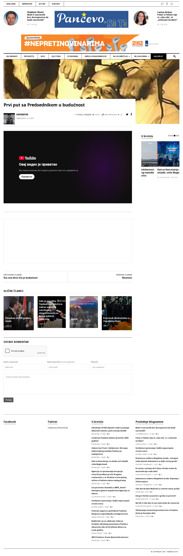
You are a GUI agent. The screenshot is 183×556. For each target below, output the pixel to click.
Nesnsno (127, 277)
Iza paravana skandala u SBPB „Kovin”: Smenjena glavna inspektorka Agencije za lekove (111, 490)
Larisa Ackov (164, 12)
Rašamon (22, 114)
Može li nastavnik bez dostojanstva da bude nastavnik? (37, 17)
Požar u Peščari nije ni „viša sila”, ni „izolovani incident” (167, 17)
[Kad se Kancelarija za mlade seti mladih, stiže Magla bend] (160, 153)
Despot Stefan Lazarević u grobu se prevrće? (156, 496)
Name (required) (11, 362)
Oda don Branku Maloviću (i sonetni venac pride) (157, 488)
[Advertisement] (70, 241)
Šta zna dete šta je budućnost (21, 277)
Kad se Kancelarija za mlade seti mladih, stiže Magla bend (159, 171)
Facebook (10, 421)
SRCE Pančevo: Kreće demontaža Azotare (110, 537)
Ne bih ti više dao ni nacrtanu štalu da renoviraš (157, 503)
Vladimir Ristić (35, 12)
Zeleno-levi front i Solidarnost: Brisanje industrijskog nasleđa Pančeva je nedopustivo (110, 451)
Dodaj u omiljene (84, 114)
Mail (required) (53, 362)
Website (94, 362)
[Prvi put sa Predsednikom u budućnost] (91, 91)
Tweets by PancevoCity (58, 427)
